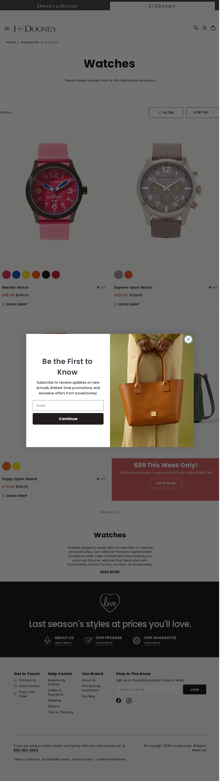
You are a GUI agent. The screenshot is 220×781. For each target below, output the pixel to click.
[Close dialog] (187, 339)
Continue (66, 418)
